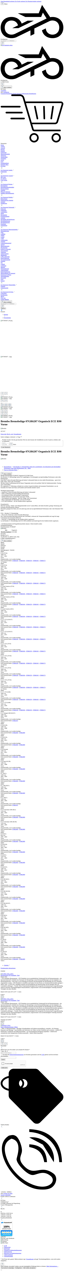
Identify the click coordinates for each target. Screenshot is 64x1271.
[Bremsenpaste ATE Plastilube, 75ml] (7, 999)
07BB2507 (15, 720)
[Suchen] (2, 43)
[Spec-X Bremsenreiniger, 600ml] (5, 1025)
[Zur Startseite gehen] (6, 45)
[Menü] (2, 3)
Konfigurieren (18, 1268)
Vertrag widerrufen (6, 1195)
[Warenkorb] (32, 142)
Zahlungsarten (25, 93)
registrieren (6, 92)
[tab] (11, 470)
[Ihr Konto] (1, 82)
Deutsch (3, 311)
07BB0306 (22, 560)
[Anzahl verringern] (3, 444)
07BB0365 (36, 560)
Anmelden (3, 90)
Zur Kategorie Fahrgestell (7, 207)
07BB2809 (22, 732)
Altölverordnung (8, 1254)
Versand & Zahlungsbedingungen (13, 1250)
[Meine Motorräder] (32, 37)
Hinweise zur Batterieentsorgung (12, 1253)
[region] (32, 1006)
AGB (42, 1054)
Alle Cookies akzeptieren (29, 1268)
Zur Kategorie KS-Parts (7, 292)
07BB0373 (43, 560)
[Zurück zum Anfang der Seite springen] (2, 1264)
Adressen (18, 93)
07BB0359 (29, 560)
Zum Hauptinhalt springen (8, 1)
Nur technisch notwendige (7, 1268)
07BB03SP (15, 560)
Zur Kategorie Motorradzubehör (9, 229)
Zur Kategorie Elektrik (7, 197)
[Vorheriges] (2, 393)
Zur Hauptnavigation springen (33, 1)
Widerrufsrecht (8, 1251)
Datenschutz (7, 1247)
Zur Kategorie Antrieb (7, 170)
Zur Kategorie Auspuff (7, 175)
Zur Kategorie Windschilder (8, 285)
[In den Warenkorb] (2, 996)
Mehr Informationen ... (52, 1266)
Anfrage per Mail (7, 1193)
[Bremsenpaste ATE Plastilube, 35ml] (7, 974)
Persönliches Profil (11, 93)
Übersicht (3, 93)
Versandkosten (30, 1259)
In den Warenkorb (5, 447)
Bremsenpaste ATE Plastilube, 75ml (10, 1000)
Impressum (7, 1248)
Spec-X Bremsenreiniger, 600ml (9, 1027)
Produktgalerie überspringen (8, 968)
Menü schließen (7, 87)
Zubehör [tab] (6, 965)
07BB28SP (15, 732)
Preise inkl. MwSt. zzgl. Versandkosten (11, 434)
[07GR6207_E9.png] (6, 320)
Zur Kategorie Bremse (7, 184)
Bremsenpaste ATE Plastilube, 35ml (10, 975)
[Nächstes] (6, 393)
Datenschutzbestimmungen (16, 1054)
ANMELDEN (4, 1068)
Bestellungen (32, 93)
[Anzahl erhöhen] (11, 444)
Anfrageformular (8, 1256)
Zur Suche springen (20, 1)
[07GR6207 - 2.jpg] (6, 356)
